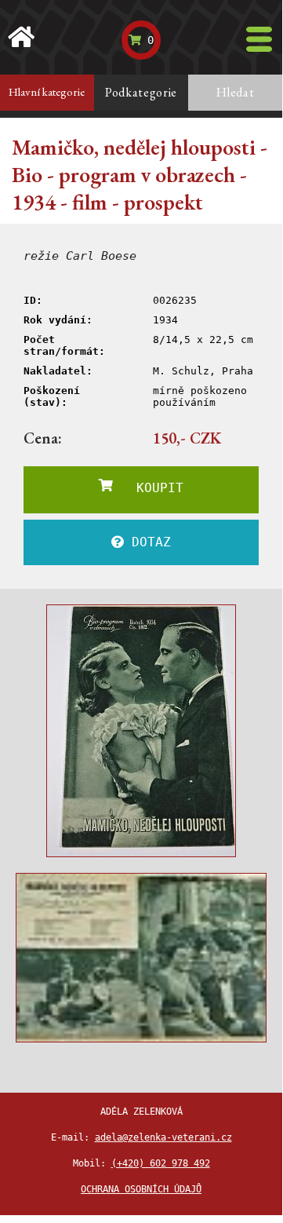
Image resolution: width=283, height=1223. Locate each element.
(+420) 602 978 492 (160, 1163)
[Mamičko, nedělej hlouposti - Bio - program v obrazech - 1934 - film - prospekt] (141, 730)
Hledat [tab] (235, 92)
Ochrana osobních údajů (141, 1189)
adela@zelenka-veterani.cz (163, 1137)
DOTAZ (147, 542)
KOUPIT (148, 487)
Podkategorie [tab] (141, 92)
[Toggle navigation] (259, 39)
